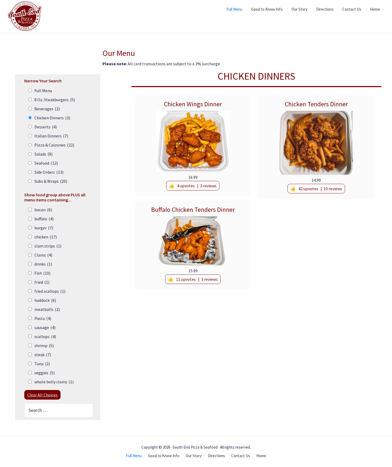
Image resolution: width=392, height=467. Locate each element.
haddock (45, 300)
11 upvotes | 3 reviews (197, 279)
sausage (44, 327)
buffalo (44, 218)
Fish (42, 273)
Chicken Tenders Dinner (316, 104)
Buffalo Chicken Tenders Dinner (193, 209)
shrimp (44, 345)
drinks (43, 264)
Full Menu (43, 90)
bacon (43, 209)
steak (42, 354)
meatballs (47, 309)
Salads (43, 154)
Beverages (47, 108)
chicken (45, 236)
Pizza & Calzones (54, 145)
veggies (44, 372)
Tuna (42, 363)
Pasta (42, 318)
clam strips (47, 246)
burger (43, 227)
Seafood (46, 163)
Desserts (45, 126)
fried (41, 282)
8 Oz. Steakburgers (54, 99)
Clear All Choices (42, 394)
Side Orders (48, 172)
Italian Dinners (51, 136)
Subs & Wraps (50, 181)
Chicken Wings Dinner (193, 104)
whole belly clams (54, 381)
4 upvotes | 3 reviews (197, 185)
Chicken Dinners (52, 117)
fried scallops (49, 291)
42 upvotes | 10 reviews (320, 188)
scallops (45, 336)
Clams (43, 255)
